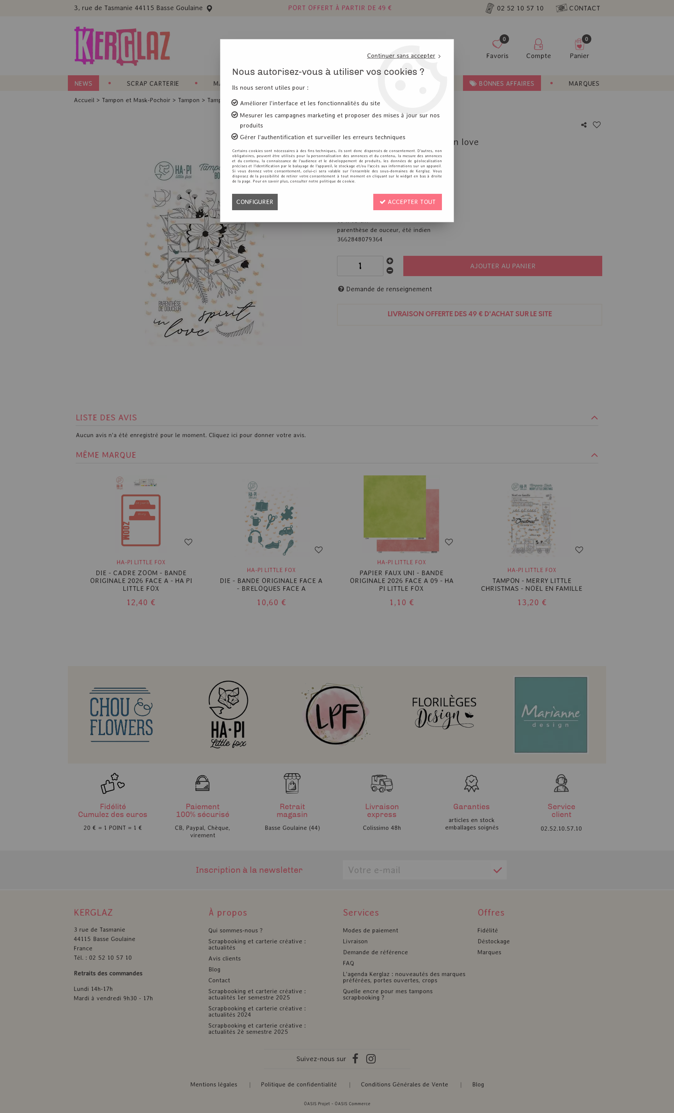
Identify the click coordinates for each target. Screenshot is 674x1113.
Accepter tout (411, 201)
